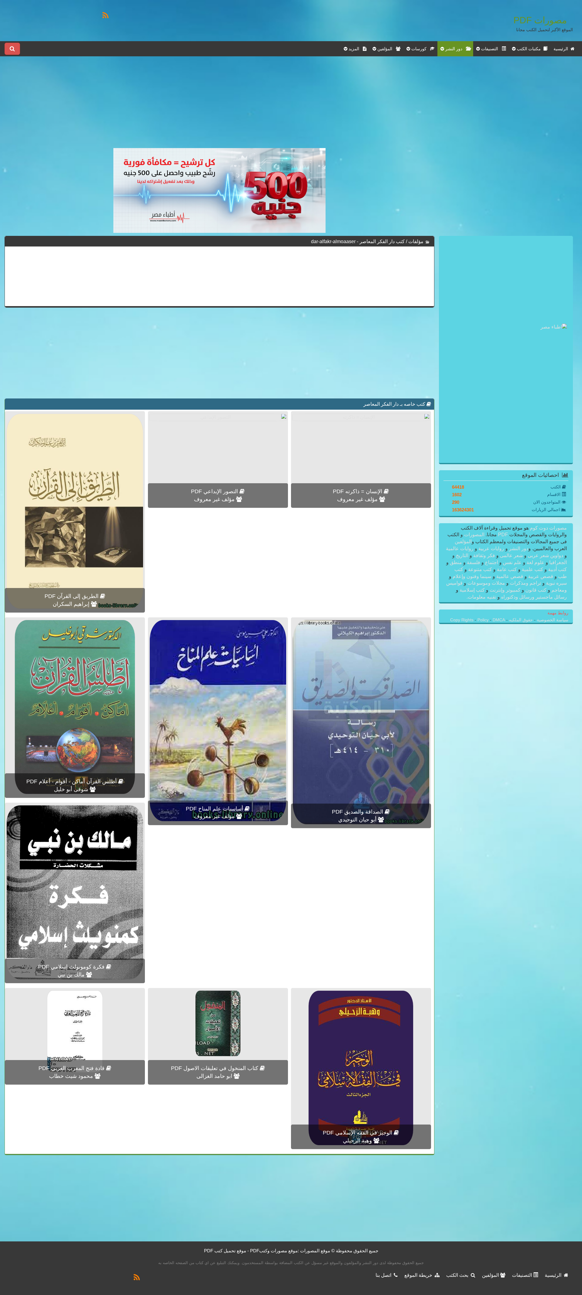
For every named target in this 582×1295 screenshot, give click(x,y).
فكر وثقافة (484, 555)
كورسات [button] (420, 48)
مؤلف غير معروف (358, 499)
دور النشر (518, 548)
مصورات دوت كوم (548, 527)
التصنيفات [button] (491, 48)
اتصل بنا (385, 1275)
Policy (483, 620)
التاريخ (462, 555)
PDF (503, 534)
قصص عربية (540, 576)
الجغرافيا (557, 562)
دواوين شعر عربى (545, 555)
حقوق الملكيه (520, 620)
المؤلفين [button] (386, 48)
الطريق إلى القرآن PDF (72, 596)
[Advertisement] (219, 105)
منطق (456, 562)
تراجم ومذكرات (525, 583)
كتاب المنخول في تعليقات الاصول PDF (215, 1068)
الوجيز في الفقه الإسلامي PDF (358, 1133)
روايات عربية (491, 548)
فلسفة (473, 562)
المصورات (473, 534)
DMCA (499, 620)
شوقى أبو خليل (72, 789)
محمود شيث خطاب (72, 1076)
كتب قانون (536, 590)
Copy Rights (462, 620)
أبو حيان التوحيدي (358, 820)
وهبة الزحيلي (358, 1141)
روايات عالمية (460, 548)
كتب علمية (532, 569)
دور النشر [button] (455, 48)
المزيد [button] (355, 48)
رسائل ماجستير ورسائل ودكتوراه (533, 597)
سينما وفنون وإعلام (472, 576)
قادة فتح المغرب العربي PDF (72, 1068)
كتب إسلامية (472, 590)
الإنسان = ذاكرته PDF (358, 491)
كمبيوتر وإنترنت (505, 590)
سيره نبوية (556, 583)
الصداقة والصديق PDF (358, 812)
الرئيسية (562, 48)
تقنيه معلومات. (482, 597)
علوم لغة (535, 562)
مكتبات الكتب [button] (529, 48)
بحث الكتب (458, 1275)
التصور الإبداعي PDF (215, 491)
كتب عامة (507, 569)
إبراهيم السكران (72, 604)
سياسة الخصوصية (552, 620)
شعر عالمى (511, 555)
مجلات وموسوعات (486, 583)
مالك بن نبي (72, 975)
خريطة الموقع (419, 1275)
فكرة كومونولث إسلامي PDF (72, 967)
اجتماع (491, 562)
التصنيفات (522, 1275)
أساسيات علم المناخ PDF (215, 809)
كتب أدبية (557, 569)
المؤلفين (463, 541)
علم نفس (512, 562)
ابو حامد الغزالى (215, 1076)
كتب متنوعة (480, 569)
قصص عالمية (509, 576)
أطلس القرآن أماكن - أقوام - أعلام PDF (72, 781)
